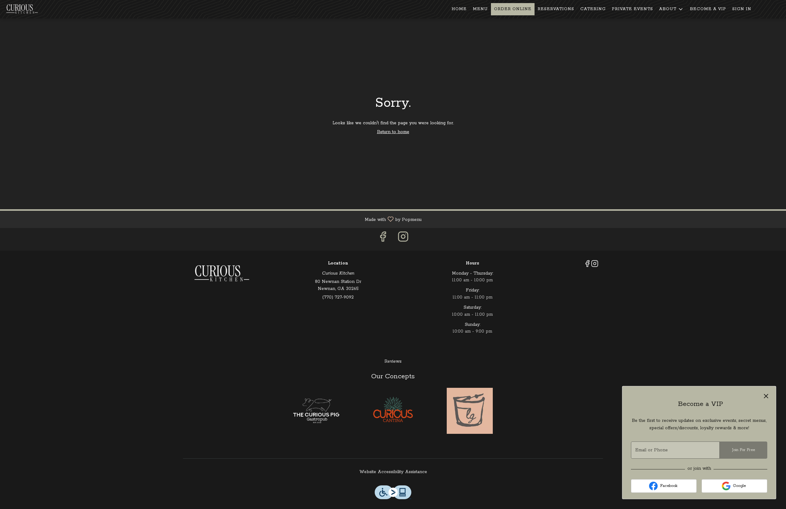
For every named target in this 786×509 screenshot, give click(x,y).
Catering (593, 9)
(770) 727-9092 (338, 297)
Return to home (393, 132)
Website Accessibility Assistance (393, 472)
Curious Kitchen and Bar (221, 273)
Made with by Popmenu (213, 219)
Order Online (512, 9)
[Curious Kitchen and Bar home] (32, 9)
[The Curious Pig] (316, 411)
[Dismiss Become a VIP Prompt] (766, 396)
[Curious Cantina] (393, 411)
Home (459, 9)
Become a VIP (708, 9)
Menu (480, 9)
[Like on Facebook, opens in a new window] (382, 239)
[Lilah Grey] (470, 411)
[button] (671, 9)
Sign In (741, 9)
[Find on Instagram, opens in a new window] (403, 239)
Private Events (632, 9)
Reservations (556, 9)
